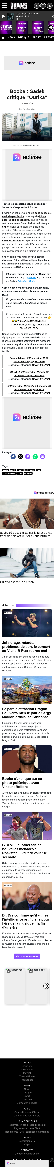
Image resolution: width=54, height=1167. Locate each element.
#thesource (41, 386)
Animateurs (27, 1069)
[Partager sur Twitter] (19, 458)
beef (26, 470)
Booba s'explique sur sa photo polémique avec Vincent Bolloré (22, 783)
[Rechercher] (43, 6)
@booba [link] (31, 277)
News (11, 37)
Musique (23, 37)
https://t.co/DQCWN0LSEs (32, 321)
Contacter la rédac (27, 1102)
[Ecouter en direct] (37, 6)
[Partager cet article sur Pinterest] (27, 458)
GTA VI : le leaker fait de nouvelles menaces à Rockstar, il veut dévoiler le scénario (24, 851)
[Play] (4, 16)
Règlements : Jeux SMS (27, 1128)
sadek (12, 470)
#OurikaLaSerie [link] (26, 281)
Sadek (5, 227)
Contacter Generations (27, 1153)
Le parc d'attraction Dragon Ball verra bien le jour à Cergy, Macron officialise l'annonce (27, 713)
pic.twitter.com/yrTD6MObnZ (29, 375)
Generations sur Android (27, 1115)
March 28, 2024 (29, 328)
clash (20, 470)
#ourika (30, 386)
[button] (15, 986)
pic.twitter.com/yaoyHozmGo (29, 361)
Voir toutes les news (27, 956)
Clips (27, 1144)
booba (5, 470)
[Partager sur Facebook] (12, 458)
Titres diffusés (27, 1076)
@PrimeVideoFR (36, 358)
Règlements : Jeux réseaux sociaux (27, 1124)
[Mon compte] (50, 6)
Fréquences (27, 1079)
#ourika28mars (18, 358)
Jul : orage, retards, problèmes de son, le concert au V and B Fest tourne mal (26, 647)
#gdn (42, 372)
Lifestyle (27, 1099)
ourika (19, 473)
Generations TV (27, 1140)
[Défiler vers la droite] (46, 986)
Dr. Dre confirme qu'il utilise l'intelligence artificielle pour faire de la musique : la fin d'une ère (25, 921)
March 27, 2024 (41, 379)
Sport (37, 37)
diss (38, 470)
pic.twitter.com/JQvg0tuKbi (29, 389)
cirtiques (28, 473)
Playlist (27, 1072)
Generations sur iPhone (27, 1112)
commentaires (9, 473)
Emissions (27, 1066)
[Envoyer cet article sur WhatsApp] (34, 458)
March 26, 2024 (41, 365)
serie (32, 470)
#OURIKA (15, 372)
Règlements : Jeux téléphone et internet (27, 1131)
